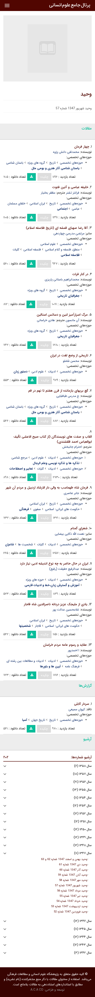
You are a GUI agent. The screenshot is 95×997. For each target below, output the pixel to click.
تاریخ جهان (38, 720)
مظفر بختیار (48, 192)
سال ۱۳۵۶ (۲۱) (82, 782)
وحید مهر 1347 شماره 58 (73, 880)
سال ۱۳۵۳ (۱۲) (82, 805)
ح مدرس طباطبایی (67, 396)
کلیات (16, 249)
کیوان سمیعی (76, 709)
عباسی (76, 208)
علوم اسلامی (48, 244)
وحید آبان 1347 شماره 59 (72, 875)
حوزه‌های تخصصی (71, 162)
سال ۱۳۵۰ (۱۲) (83, 829)
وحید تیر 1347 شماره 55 (73, 896)
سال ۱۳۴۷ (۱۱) (83, 853)
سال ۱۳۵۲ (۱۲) (82, 813)
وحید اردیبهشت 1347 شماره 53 (69, 906)
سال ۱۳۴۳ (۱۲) (82, 945)
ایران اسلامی (37, 203)
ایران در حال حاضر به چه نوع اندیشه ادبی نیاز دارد (54, 563)
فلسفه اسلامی (32, 249)
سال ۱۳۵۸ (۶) (83, 766)
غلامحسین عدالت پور (66, 609)
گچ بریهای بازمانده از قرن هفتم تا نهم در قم (58, 390)
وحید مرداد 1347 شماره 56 (72, 891)
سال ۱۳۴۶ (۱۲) (83, 921)
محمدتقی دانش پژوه (66, 152)
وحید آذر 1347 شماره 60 (73, 870)
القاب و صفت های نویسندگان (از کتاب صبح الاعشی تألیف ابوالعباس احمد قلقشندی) (52, 439)
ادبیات (52, 371)
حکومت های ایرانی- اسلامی (62, 509)
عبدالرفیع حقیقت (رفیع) (64, 568)
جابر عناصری (71, 493)
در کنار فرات (80, 274)
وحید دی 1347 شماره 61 (73, 864)
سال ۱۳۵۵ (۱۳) (82, 790)
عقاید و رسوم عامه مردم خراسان (65, 644)
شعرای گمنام (78, 528)
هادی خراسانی (46, 320)
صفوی (37, 509)
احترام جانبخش (72, 446)
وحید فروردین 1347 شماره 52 (70, 912)
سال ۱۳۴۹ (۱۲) (83, 837)
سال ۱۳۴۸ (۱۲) (82, 845)
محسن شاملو (71, 361)
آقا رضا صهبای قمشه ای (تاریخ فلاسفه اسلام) (57, 228)
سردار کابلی (81, 704)
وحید (86, 94)
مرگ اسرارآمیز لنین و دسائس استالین (62, 314)
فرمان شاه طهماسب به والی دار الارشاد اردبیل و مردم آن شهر (47, 487)
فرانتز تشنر (72, 192)
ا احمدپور (73, 650)
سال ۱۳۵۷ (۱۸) (82, 774)
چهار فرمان (81, 146)
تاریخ (52, 162)
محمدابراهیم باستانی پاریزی (62, 279)
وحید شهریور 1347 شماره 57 (71, 885)
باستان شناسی (14, 162)
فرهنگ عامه (72, 666)
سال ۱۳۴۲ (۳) (83, 953)
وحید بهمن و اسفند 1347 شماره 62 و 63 (64, 859)
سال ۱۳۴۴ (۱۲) (82, 937)
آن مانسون (72, 320)
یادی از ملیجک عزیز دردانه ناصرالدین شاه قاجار (55, 604)
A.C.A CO (36, 989)
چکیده (44, 176)
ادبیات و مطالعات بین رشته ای (25, 661)
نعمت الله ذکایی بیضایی (69, 533)
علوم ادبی (38, 371)
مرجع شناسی (19, 457)
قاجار (38, 625)
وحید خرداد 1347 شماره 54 (71, 901)
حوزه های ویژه (35, 579)
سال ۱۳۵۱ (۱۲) (83, 821)
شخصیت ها (25, 544)
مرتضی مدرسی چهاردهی (68, 233)
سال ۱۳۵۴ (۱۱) (83, 797)
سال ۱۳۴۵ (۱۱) (83, 929)
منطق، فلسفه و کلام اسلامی (62, 249)
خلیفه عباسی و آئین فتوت (70, 187)
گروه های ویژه (36, 162)
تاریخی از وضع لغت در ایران (69, 355)
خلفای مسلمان (16, 203)
